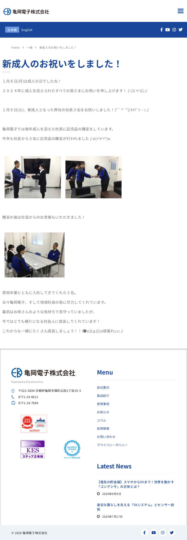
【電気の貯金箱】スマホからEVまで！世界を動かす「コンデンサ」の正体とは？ (135, 484)
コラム (101, 420)
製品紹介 (103, 396)
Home (15, 47)
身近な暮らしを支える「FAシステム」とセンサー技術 (135, 507)
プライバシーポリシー (112, 445)
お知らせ (103, 412)
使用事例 (103, 404)
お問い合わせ (106, 437)
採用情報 (103, 428)
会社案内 (103, 387)
